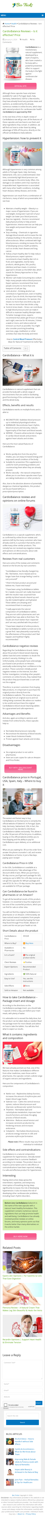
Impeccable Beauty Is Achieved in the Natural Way (26, 1470)
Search (22, 1422)
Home (7, 23)
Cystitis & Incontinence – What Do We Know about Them (25, 1452)
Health (14, 23)
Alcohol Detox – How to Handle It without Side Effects (24, 1441)
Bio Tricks (15, 1495)
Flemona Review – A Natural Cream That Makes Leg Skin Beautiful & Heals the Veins (22, 1309)
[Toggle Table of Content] (24, 348)
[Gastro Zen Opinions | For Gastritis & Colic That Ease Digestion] (22, 1262)
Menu (3, 15)
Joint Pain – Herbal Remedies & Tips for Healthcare (26, 1481)
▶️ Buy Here (28, 943)
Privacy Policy (31, 1514)
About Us (21, 1514)
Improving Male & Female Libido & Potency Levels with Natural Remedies (26, 1462)
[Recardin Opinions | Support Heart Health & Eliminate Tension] (22, 1326)
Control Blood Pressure (22, 339)
